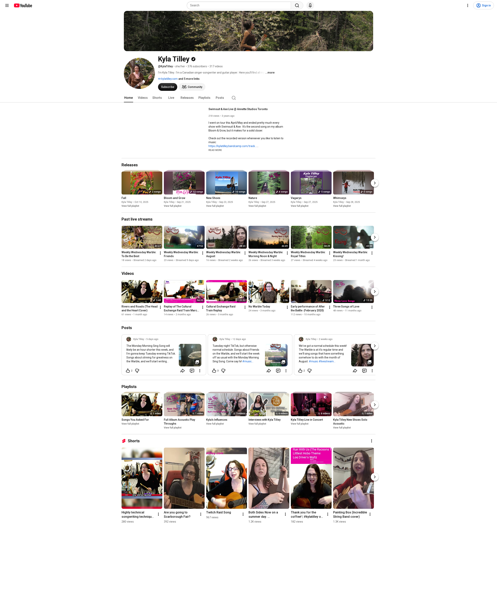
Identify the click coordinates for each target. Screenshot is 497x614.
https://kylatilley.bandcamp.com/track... (233, 146)
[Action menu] (200, 371)
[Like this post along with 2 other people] (128, 371)
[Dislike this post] (137, 371)
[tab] (128, 97)
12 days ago (239, 339)
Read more (215, 150)
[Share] (183, 371)
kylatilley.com (169, 78)
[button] (215, 150)
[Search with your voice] (310, 5)
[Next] (375, 183)
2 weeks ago (325, 339)
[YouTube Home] (23, 5)
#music (247, 361)
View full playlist (130, 206)
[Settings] (467, 5)
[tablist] (248, 97)
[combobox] (240, 5)
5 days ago (152, 339)
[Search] (297, 5)
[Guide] (7, 5)
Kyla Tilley (127, 202)
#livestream (326, 361)
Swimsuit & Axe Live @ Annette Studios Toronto (238, 109)
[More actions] (160, 253)
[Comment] (192, 371)
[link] (163, 356)
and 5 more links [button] (189, 78)
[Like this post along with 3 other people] (214, 371)
